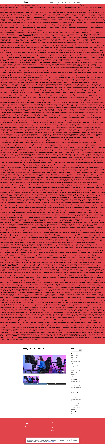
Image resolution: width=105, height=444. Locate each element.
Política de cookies (51, 441)
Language (79, 2)
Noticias (73, 411)
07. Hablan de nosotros (76, 399)
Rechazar (68, 440)
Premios (61, 2)
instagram (52, 427)
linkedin (52, 430)
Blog (65, 2)
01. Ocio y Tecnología (75, 381)
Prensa (69, 2)
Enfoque (51, 2)
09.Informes (73, 405)
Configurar (75, 440)
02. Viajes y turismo (75, 385)
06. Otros (73, 397)
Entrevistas (73, 409)
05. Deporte (73, 394)
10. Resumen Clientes (75, 407)
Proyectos (57, 2)
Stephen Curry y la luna (76, 365)
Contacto (73, 2)
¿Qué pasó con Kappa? (76, 361)
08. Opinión (73, 403)
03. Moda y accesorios (76, 387)
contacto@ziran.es (52, 423)
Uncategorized (74, 413)
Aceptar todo (61, 440)
